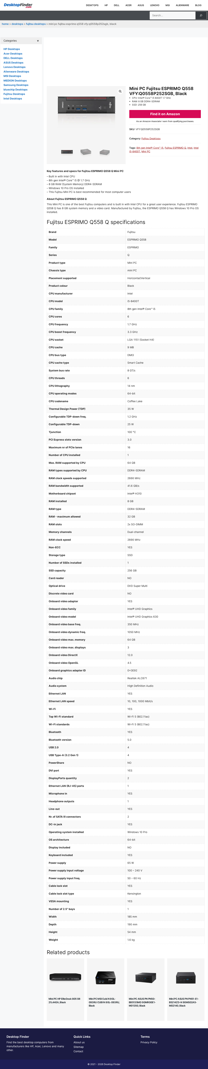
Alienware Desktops (16, 71)
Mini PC (145, 151)
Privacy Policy (149, 1042)
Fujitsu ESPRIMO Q (175, 147)
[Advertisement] (125, 63)
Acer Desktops (13, 53)
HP (106, 5)
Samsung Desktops (16, 85)
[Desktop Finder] (18, 5)
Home (5, 23)
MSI (168, 5)
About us (79, 1042)
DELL (116, 5)
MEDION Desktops (15, 80)
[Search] (201, 15)
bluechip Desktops (16, 89)
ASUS (141, 5)
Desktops (92, 5)
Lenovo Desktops (15, 67)
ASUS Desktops (13, 62)
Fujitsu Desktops (36, 23)
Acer (128, 5)
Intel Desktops (13, 98)
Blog (198, 5)
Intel (189, 147)
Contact (78, 1051)
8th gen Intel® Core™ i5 (149, 147)
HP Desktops (12, 49)
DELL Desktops (13, 58)
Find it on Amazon (165, 114)
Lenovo (154, 5)
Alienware (182, 5)
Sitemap (79, 1046)
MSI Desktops (12, 76)
